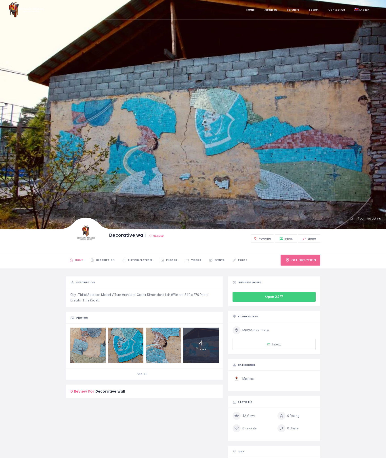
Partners (293, 10)
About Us (270, 10)
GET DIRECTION (303, 260)
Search (314, 10)
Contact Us (336, 10)
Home (250, 10)
